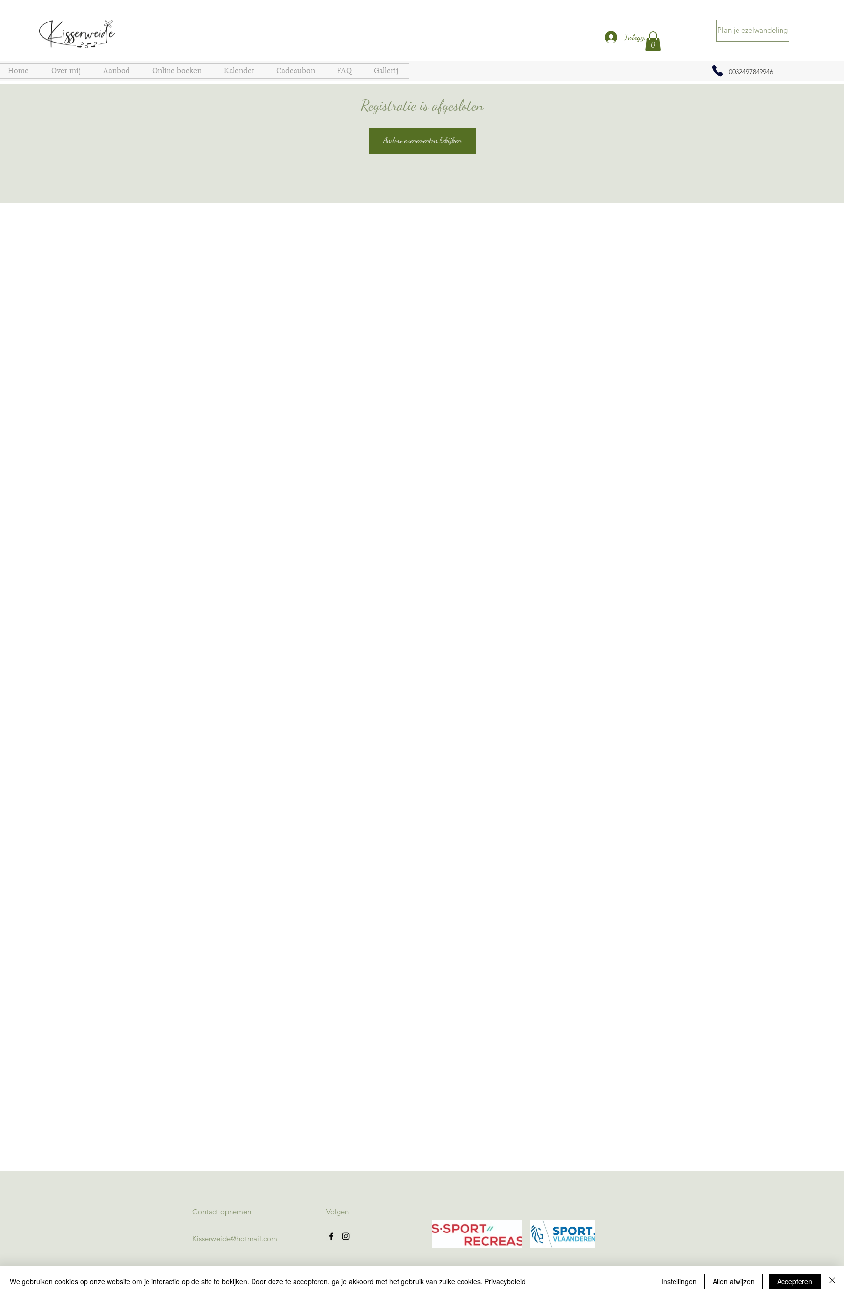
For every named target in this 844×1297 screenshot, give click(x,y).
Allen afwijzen (734, 1281)
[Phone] (717, 71)
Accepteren (794, 1281)
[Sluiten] (832, 1281)
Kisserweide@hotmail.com (234, 1238)
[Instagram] (346, 1236)
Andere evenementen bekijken (422, 140)
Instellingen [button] (678, 1281)
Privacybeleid (505, 1281)
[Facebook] (331, 1236)
